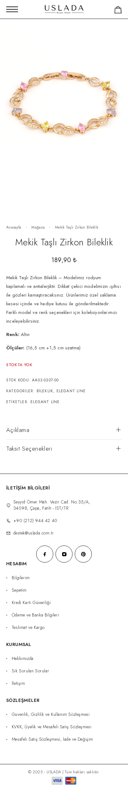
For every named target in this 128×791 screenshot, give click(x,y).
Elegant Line (71, 391)
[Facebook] (44, 554)
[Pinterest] (83, 554)
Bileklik (45, 391)
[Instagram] (64, 554)
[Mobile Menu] (12, 9)
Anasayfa (13, 227)
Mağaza (38, 227)
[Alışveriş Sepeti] (118, 11)
